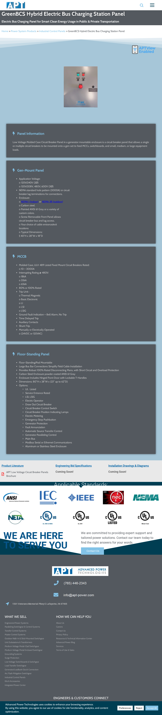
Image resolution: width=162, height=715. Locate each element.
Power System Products (23, 31)
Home (5, 31)
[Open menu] (152, 5)
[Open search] (141, 5)
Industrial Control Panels (52, 31)
